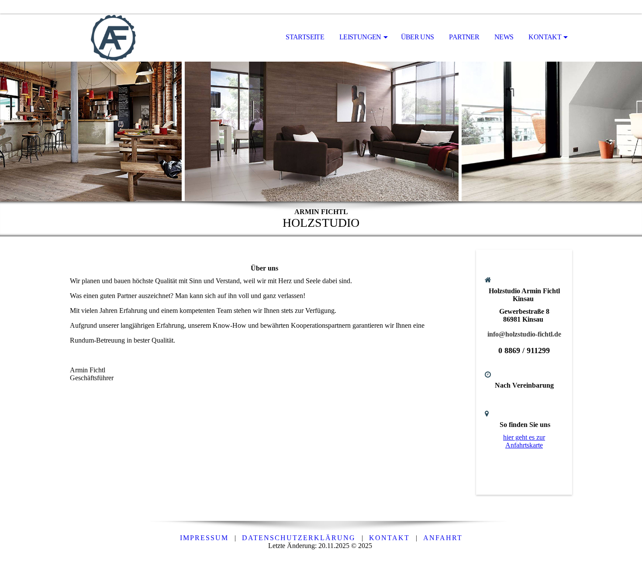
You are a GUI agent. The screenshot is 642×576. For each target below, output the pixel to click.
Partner (464, 37)
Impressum (204, 537)
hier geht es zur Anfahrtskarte (524, 441)
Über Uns (417, 37)
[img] (113, 38)
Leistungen (360, 37)
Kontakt (544, 37)
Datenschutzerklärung (299, 537)
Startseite (305, 37)
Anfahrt (443, 537)
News (503, 37)
